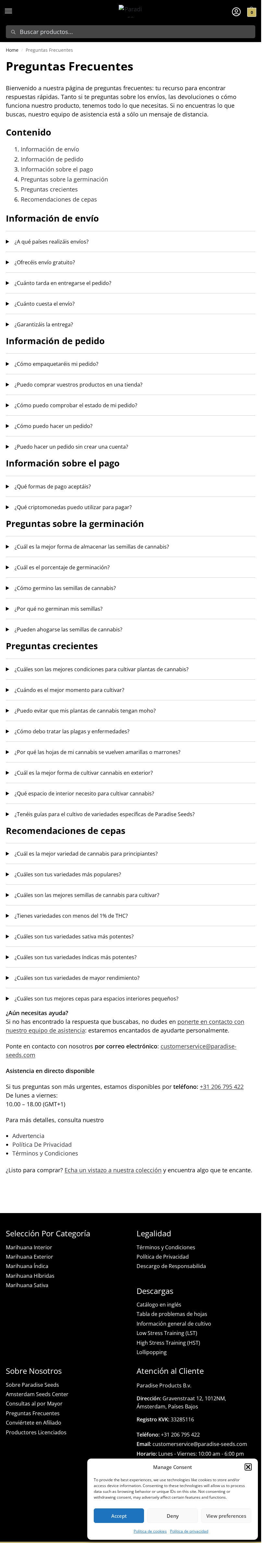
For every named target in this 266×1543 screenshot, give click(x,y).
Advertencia (28, 1136)
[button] (248, 1467)
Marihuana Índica (27, 1266)
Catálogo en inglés (159, 1304)
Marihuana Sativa (27, 1285)
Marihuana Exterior (29, 1256)
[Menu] (14, 11)
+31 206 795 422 (222, 1086)
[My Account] (236, 11)
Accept (119, 1516)
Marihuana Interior (29, 1247)
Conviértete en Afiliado (33, 1422)
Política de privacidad (189, 1531)
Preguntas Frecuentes (33, 1413)
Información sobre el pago (57, 169)
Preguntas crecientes (49, 189)
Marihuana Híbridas (30, 1275)
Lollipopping (152, 1352)
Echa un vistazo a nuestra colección (113, 1170)
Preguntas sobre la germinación (64, 179)
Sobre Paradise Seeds (32, 1384)
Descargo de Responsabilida (171, 1266)
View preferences (226, 1516)
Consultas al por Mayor (34, 1403)
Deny (173, 1516)
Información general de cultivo (174, 1323)
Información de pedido (52, 159)
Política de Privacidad (163, 1256)
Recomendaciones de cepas (59, 199)
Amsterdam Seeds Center (37, 1394)
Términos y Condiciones (45, 1153)
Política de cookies (150, 1531)
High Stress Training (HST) (168, 1342)
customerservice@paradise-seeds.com (192, 1444)
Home (12, 50)
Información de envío (50, 149)
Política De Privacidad (42, 1144)
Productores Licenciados (36, 1432)
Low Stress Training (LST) (167, 1333)
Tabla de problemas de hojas (172, 1314)
